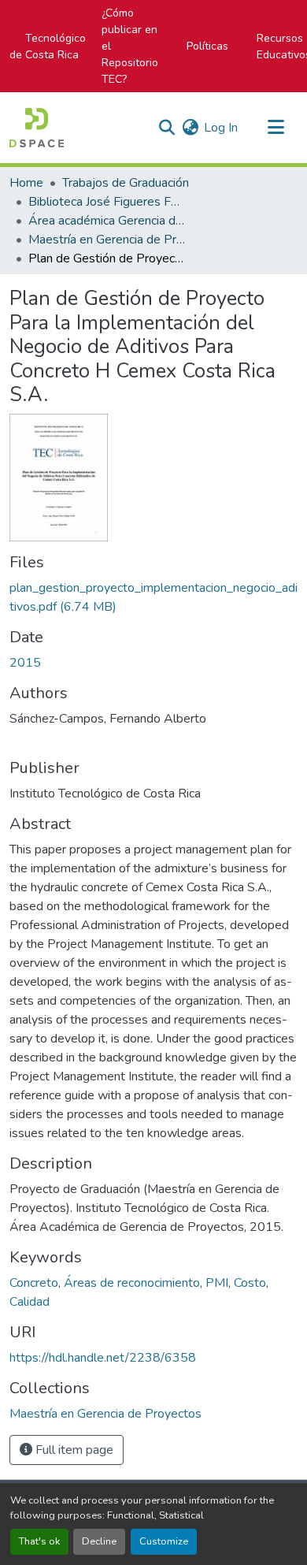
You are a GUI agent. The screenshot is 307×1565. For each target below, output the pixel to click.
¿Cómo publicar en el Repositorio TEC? (130, 46)
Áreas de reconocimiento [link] (132, 1283)
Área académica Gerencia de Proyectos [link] (107, 220)
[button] (36, 127)
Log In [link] (221, 127)
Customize (163, 1541)
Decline (99, 1541)
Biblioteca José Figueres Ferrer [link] (107, 201)
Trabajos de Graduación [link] (125, 182)
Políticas (207, 46)
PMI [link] (216, 1283)
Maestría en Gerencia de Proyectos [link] (107, 239)
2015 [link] (25, 662)
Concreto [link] (33, 1283)
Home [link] (26, 182)
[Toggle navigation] (275, 128)
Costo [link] (250, 1283)
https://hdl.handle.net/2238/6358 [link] (102, 1357)
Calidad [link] (29, 1301)
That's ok (39, 1541)
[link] (153, 597)
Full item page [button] (72, 1450)
